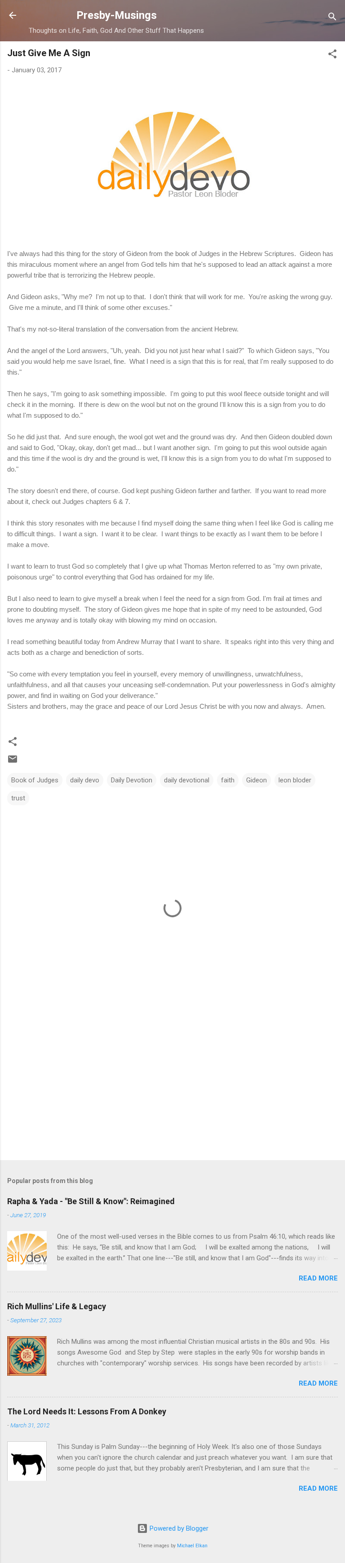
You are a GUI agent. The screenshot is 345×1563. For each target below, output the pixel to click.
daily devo (84, 780)
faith (227, 780)
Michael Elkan (192, 1546)
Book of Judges (34, 780)
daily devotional (186, 780)
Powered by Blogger (178, 1528)
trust (18, 798)
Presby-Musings (116, 15)
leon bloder (295, 780)
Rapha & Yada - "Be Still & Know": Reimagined (91, 1201)
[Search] (332, 18)
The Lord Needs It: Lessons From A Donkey (86, 1411)
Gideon (256, 780)
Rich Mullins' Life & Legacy (56, 1306)
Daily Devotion (131, 780)
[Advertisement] (172, 1083)
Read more (318, 1278)
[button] (332, 55)
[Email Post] (12, 762)
